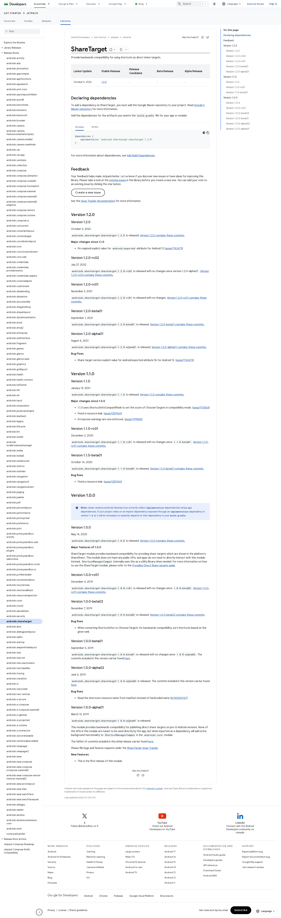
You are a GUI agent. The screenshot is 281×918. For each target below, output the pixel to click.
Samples (46, 20)
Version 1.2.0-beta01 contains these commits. (177, 324)
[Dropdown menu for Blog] (148, 4)
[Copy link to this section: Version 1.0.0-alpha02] (107, 668)
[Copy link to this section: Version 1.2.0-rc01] (102, 285)
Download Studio (212, 870)
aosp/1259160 (113, 413)
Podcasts (52, 882)
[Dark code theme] (204, 133)
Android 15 (170, 862)
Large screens (132, 851)
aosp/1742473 (174, 248)
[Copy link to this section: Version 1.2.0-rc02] (102, 258)
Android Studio (255, 3)
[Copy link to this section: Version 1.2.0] (98, 215)
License (62, 910)
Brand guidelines (78, 910)
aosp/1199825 (133, 419)
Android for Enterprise (59, 856)
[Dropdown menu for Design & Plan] (78, 4)
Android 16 (170, 856)
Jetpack (32, 13)
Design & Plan (66, 3)
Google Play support (252, 862)
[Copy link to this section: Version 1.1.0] (97, 374)
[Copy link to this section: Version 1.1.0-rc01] (101, 429)
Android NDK (210, 875)
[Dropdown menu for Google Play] (126, 4)
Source (51, 867)
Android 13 (169, 872)
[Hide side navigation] (39, 912)
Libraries (65, 20)
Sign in (273, 3)
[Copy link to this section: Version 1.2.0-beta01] (105, 311)
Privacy (90, 872)
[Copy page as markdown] (121, 49)
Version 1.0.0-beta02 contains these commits (177, 615)
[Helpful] (202, 37)
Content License (155, 788)
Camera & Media (95, 867)
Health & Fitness (95, 862)
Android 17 (170, 851)
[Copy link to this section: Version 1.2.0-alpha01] (106, 334)
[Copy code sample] (208, 133)
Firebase (118, 895)
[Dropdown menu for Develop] (100, 4)
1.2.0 (104, 82)
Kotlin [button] (95, 126)
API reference (210, 865)
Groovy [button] (79, 126)
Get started (12, 13)
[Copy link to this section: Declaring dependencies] (119, 98)
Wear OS (130, 856)
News (50, 872)
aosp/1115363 (201, 407)
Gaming (91, 851)
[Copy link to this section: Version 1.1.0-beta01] (105, 456)
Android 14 (170, 867)
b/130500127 (179, 698)
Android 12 (170, 877)
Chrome (103, 895)
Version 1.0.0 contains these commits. (162, 540)
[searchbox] (22, 31)
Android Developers (80, 37)
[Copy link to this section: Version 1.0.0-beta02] (106, 602)
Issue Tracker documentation (98, 201)
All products (166, 895)
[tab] (79, 127)
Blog (141, 3)
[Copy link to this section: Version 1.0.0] (98, 496)
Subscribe (241, 910)
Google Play (115, 3)
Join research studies (253, 867)
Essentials (40, 3)
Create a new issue (88, 192)
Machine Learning (96, 856)
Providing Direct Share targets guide (153, 565)
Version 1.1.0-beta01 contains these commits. (177, 468)
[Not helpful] (207, 37)
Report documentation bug (256, 856)
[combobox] (192, 4)
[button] (21, 47)
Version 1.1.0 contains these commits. (162, 394)
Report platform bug (252, 851)
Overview (9, 20)
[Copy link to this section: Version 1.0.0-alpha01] (107, 708)
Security (52, 862)
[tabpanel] (140, 139)
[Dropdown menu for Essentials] (50, 4)
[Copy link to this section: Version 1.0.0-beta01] (106, 641)
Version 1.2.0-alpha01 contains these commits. (179, 347)
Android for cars (133, 867)
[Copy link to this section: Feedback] (92, 170)
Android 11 (169, 882)
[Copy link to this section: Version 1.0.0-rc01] (102, 575)
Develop (91, 3)
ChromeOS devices (135, 862)
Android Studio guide (214, 854)
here (127, 658)
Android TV (131, 872)
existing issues (117, 180)
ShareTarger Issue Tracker (142, 748)
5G (88, 877)
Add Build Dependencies (141, 155)
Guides (28, 20)
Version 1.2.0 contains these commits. (162, 235)
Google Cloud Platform (141, 895)
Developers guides (212, 860)
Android (52, 851)
